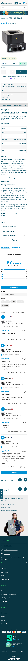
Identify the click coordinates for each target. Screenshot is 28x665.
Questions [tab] (16, 247)
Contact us (7, 554)
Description (7, 105)
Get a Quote (4, 572)
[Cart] (23, 3)
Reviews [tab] (5, 247)
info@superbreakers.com (9, 510)
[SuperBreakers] (6, 3)
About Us (3, 617)
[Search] (25, 7)
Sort (13, 312)
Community (4, 613)
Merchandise (5, 579)
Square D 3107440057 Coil (14, 415)
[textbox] (14, 294)
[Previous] (20, 480)
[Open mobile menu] (26, 3)
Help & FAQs (4, 602)
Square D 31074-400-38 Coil (14, 384)
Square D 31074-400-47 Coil (14, 323)
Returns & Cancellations (8, 594)
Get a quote (7, 90)
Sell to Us (3, 576)
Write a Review (16, 288)
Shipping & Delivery (7, 598)
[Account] (20, 3)
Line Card (4, 624)
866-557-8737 (5, 507)
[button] (9, 23)
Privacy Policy (14, 650)
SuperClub (4, 568)
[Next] (26, 105)
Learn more (7, 99)
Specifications (18, 105)
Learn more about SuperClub (10, 178)
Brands (3, 620)
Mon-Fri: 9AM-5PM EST (8, 504)
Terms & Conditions (4, 650)
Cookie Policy (23, 650)
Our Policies (4, 591)
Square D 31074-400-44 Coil (14, 351)
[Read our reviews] (14, 644)
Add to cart (21, 72)
